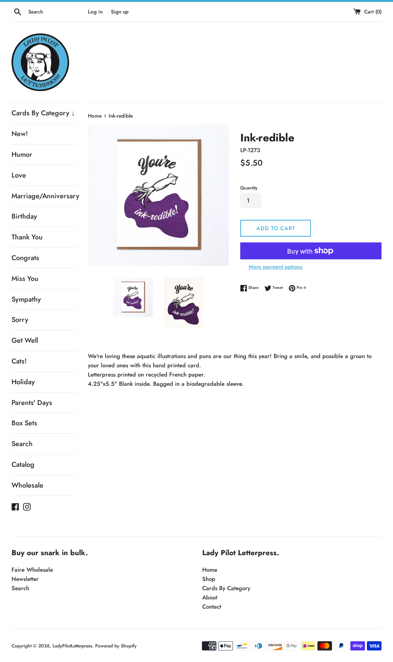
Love (19, 175)
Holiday (23, 382)
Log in (95, 11)
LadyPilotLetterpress (72, 645)
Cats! (19, 361)
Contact (211, 606)
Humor (22, 154)
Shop (208, 579)
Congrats (25, 258)
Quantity (249, 187)
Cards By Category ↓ (43, 113)
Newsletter (25, 579)
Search (22, 444)
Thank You (27, 237)
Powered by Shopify (116, 645)
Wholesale (27, 485)
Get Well (25, 340)
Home (209, 570)
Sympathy (26, 299)
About (209, 597)
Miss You (25, 279)
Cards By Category (226, 588)
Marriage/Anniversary (44, 196)
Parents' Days (32, 403)
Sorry (20, 320)
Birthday (24, 216)
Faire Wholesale (32, 570)
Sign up (120, 11)
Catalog (23, 465)
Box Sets (24, 423)
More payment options (275, 266)
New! (20, 134)
